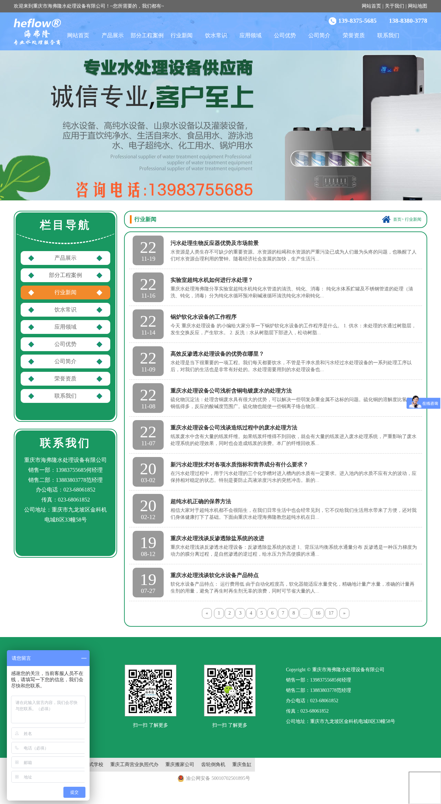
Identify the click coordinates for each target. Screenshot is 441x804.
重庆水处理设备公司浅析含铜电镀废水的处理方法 (231, 391)
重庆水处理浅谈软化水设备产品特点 (215, 575)
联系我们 (388, 35)
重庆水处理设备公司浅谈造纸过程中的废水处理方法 (234, 427)
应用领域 (250, 35)
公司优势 (285, 35)
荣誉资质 (354, 35)
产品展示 (113, 35)
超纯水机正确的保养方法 (201, 501)
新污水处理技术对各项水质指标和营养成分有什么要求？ (239, 464)
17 (331, 613)
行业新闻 (182, 35)
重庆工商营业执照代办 (134, 764)
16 (318, 613)
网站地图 (417, 6)
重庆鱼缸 (242, 764)
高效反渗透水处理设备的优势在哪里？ (217, 354)
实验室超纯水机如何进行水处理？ (212, 280)
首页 (397, 219)
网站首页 (371, 6)
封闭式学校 (91, 764)
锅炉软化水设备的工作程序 (204, 317)
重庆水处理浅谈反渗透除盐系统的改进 (217, 538)
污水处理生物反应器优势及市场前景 (215, 243)
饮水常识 (216, 35)
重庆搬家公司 (179, 764)
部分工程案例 (147, 35)
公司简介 (319, 35)
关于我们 (394, 6)
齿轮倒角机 (213, 764)
